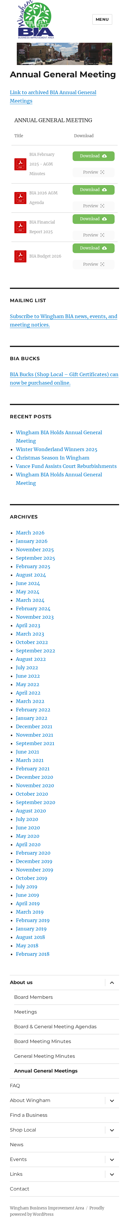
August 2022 (31, 659)
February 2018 (33, 954)
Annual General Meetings (46, 1071)
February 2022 (33, 710)
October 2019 (31, 878)
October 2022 (32, 642)
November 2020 (35, 785)
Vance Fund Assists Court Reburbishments (66, 466)
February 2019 (33, 920)
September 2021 (35, 743)
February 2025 (33, 566)
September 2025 (35, 558)
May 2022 (27, 684)
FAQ (15, 1085)
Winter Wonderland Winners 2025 (57, 449)
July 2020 (27, 819)
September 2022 (35, 651)
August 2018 (30, 937)
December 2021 (34, 726)
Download (90, 156)
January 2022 (31, 718)
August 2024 (31, 575)
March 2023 (30, 634)
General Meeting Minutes (44, 1056)
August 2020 (31, 811)
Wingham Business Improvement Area (47, 1208)
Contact (19, 1189)
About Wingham (30, 1100)
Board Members (33, 997)
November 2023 (35, 617)
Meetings (25, 1012)
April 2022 (28, 693)
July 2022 (27, 667)
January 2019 (31, 929)
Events (18, 1159)
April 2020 (28, 844)
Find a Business (28, 1115)
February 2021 (33, 769)
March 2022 (30, 701)
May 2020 (27, 836)
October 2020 (32, 794)
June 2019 (27, 895)
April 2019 (28, 903)
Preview (90, 172)
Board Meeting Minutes (42, 1041)
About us (21, 982)
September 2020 (35, 802)
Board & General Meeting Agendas (55, 1026)
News (16, 1144)
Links (16, 1174)
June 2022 (28, 676)
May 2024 (27, 592)
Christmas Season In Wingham (52, 458)
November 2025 (35, 549)
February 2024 (33, 608)
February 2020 (33, 853)
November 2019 (34, 870)
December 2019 (34, 861)
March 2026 (30, 533)
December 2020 (34, 777)
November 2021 (34, 735)
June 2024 (28, 583)
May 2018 (27, 946)
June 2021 (27, 752)
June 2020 (28, 828)
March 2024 (30, 600)
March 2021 (30, 760)
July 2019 (27, 887)
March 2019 (30, 912)
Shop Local (23, 1130)
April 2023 (28, 625)
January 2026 (32, 541)
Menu (102, 19)
